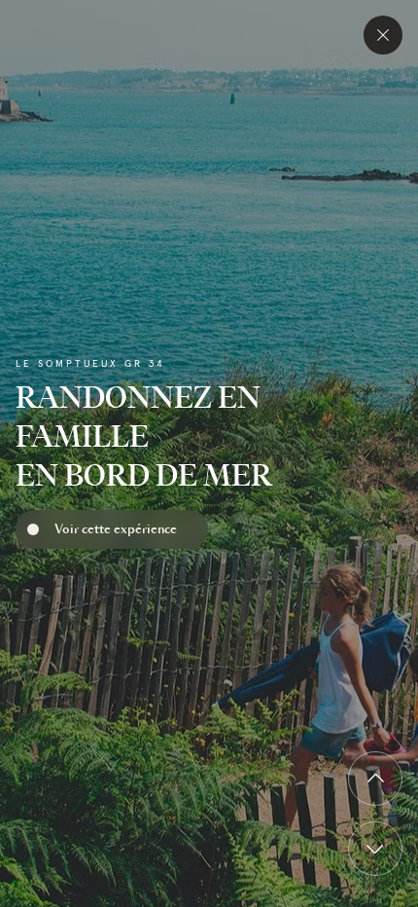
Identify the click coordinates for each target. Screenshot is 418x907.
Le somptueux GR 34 (90, 364)
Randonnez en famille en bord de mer (144, 436)
